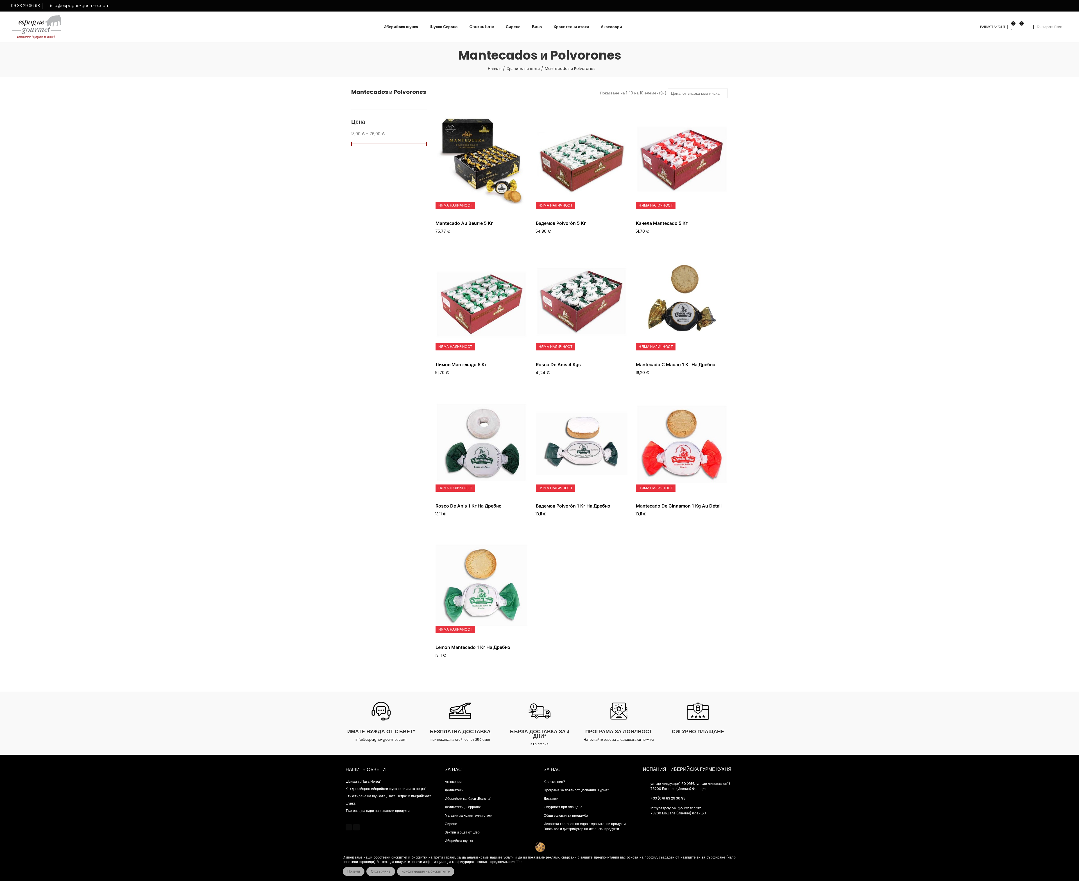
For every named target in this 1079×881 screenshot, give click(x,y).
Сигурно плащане (698, 731)
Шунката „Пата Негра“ (363, 781)
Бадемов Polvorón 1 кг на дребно (573, 506)
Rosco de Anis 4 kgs (558, 364)
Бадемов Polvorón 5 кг (561, 223)
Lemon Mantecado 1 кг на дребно (473, 647)
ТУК (519, 862)
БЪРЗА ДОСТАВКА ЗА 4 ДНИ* (539, 734)
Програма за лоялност (618, 731)
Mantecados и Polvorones (388, 92)
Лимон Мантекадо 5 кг (461, 364)
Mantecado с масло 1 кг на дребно (675, 364)
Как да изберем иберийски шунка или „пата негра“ (386, 788)
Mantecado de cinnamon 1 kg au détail (679, 506)
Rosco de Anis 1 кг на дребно (469, 506)
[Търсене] (1027, 27)
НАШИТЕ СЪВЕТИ (366, 769)
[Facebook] (349, 827)
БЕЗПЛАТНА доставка (460, 731)
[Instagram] (356, 827)
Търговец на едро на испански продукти (378, 810)
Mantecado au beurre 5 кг (464, 223)
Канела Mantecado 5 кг (662, 223)
